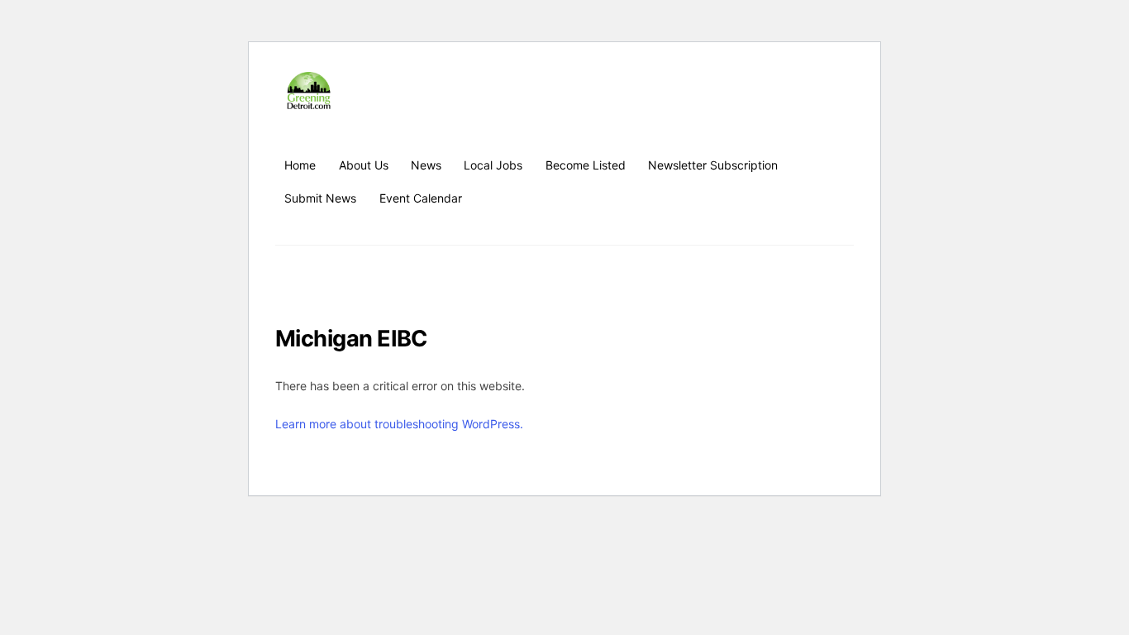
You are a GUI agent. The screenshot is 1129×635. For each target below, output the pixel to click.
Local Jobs (493, 165)
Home (300, 165)
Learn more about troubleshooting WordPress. (399, 424)
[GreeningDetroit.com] (308, 101)
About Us (363, 165)
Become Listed (585, 165)
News (426, 165)
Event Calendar (420, 198)
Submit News (320, 198)
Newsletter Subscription (713, 165)
